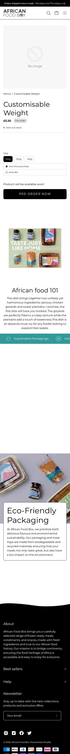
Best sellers (12, 669)
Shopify (47, 742)
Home (7, 93)
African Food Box (20, 742)
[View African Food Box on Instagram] (5, 733)
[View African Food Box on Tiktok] (13, 733)
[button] (48, 13)
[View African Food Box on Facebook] (21, 733)
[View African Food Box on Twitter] (29, 733)
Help (7, 682)
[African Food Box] (14, 13)
